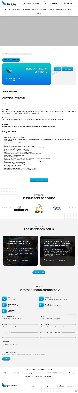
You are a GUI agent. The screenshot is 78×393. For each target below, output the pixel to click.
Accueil (4, 54)
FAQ (47, 386)
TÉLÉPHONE (44, 324)
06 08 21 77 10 (12, 299)
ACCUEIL (7, 9)
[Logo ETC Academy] (9, 3)
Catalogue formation (39, 180)
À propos (33, 386)
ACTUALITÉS (69, 9)
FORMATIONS (16, 9)
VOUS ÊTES (6, 333)
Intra (58, 69)
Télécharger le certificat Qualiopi (39, 370)
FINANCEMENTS (58, 9)
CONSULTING (47, 9)
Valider (6, 359)
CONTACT (39, 13)
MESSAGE (5, 342)
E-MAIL (4, 324)
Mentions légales (58, 386)
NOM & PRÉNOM (8, 316)
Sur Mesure (67, 69)
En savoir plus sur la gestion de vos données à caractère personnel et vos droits (23, 354)
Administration (70, 386)
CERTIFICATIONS (36, 9)
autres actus (39, 272)
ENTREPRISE (44, 316)
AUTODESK (15, 54)
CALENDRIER (26, 9)
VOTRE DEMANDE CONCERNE (50, 333)
